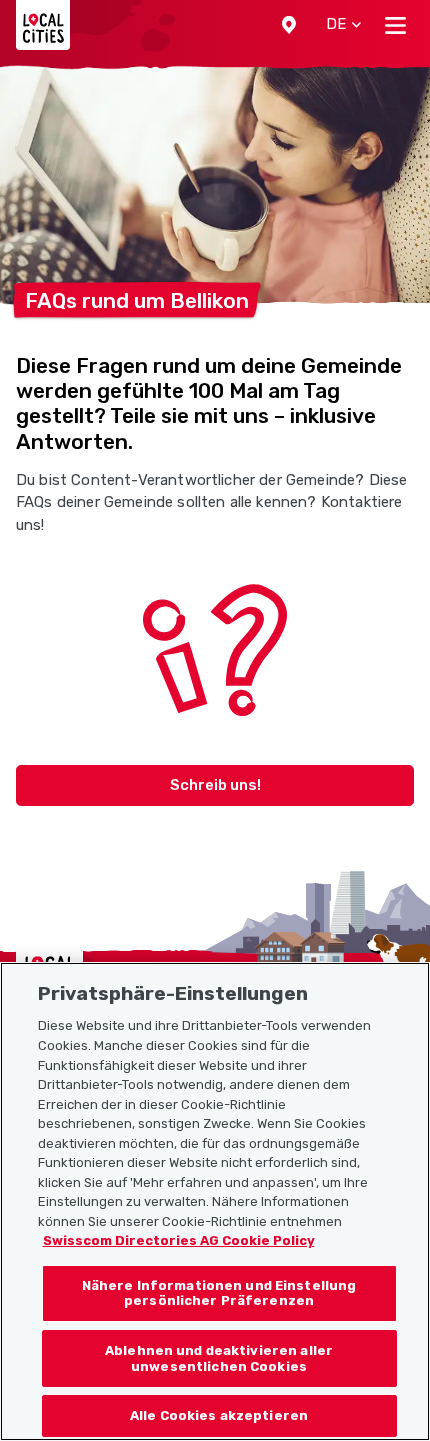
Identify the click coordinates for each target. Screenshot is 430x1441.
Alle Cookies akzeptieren (219, 1415)
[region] (215, 1201)
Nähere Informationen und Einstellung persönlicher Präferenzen (219, 1293)
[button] (289, 25)
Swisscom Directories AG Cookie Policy (179, 1240)
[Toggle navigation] (395, 25)
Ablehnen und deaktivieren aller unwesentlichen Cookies (219, 1358)
